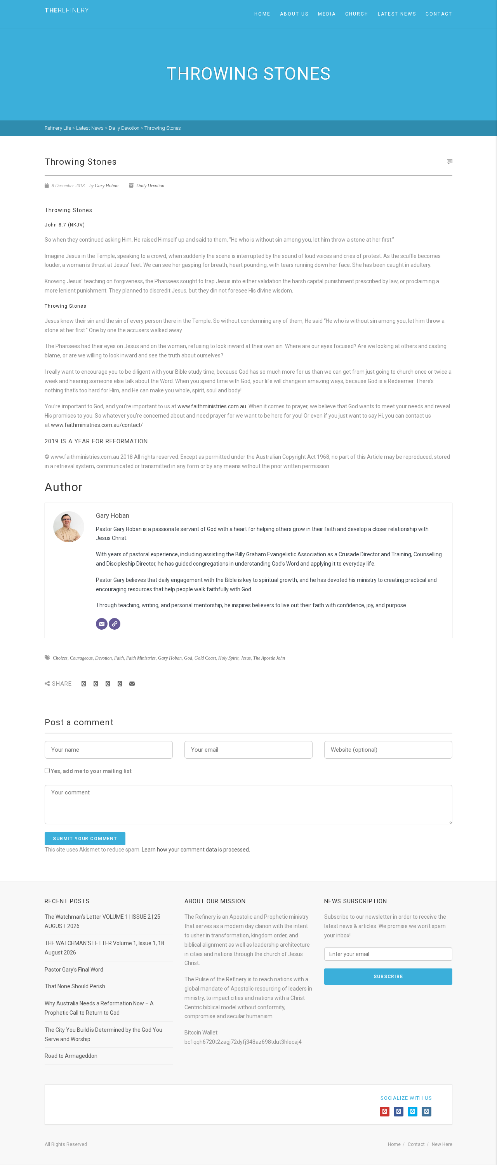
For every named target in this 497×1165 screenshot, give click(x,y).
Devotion (103, 658)
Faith (119, 658)
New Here (442, 1144)
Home (262, 14)
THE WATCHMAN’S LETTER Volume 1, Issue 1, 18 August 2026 (104, 948)
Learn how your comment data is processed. (196, 849)
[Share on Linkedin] (120, 684)
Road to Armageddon (71, 1056)
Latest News (397, 14)
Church (356, 14)
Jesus (246, 658)
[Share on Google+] (108, 684)
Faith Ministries (141, 658)
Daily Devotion (150, 185)
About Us (294, 14)
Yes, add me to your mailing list (91, 771)
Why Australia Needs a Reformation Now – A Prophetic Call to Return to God (99, 1008)
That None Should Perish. (75, 986)
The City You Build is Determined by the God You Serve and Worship (103, 1034)
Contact (439, 14)
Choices (60, 658)
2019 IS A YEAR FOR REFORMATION (96, 441)
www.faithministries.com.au (211, 406)
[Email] (102, 624)
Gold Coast (205, 658)
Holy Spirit (228, 658)
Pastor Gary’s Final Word (74, 969)
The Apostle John (269, 658)
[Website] (114, 624)
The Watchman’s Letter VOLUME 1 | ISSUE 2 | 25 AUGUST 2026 (102, 921)
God (188, 658)
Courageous (81, 658)
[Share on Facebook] (84, 684)
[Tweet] (96, 684)
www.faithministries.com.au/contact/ (97, 425)
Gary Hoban (106, 185)
